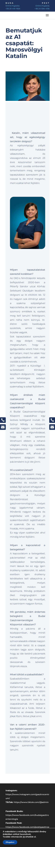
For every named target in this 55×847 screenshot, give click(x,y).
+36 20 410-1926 (13, 9)
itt (24, 837)
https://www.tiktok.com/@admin (31, 802)
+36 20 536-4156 (42, 9)
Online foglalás (13, 6)
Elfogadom (10, 842)
